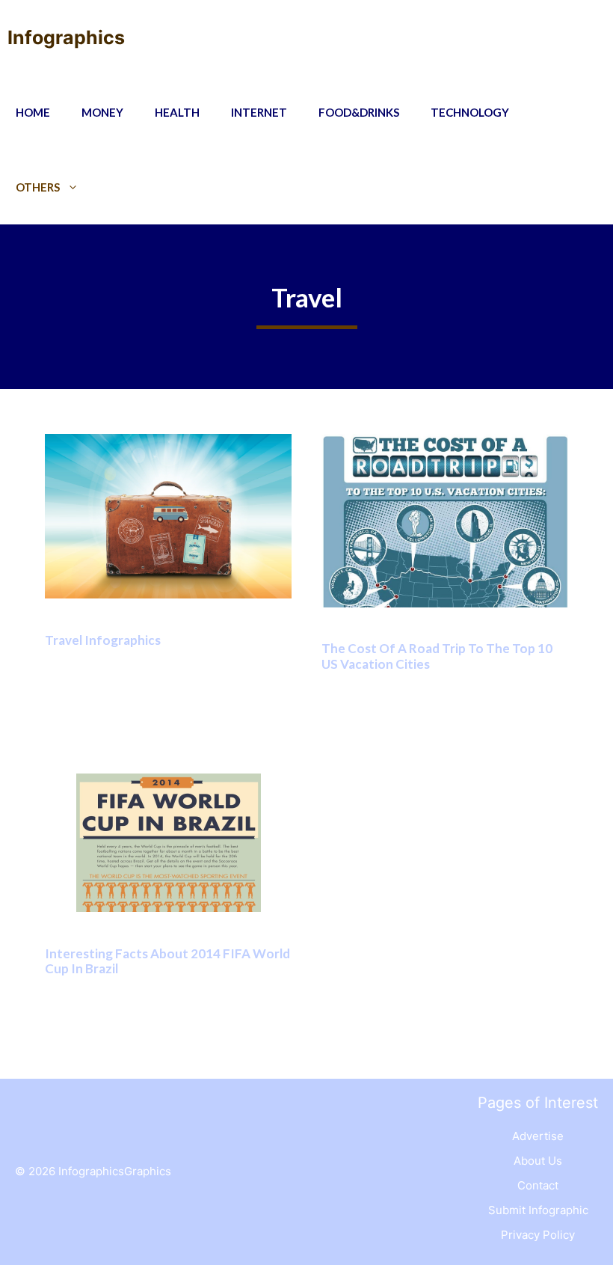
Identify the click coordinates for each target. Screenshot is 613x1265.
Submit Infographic (538, 1210)
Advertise (538, 1136)
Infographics (66, 37)
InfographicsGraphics (114, 1171)
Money (102, 112)
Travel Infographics (103, 640)
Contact (537, 1185)
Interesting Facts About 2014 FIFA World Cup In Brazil (167, 961)
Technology (470, 112)
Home (33, 112)
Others (38, 187)
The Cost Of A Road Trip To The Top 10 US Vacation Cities (436, 655)
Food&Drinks (358, 112)
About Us (538, 1161)
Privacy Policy (538, 1235)
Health (177, 112)
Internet (259, 112)
